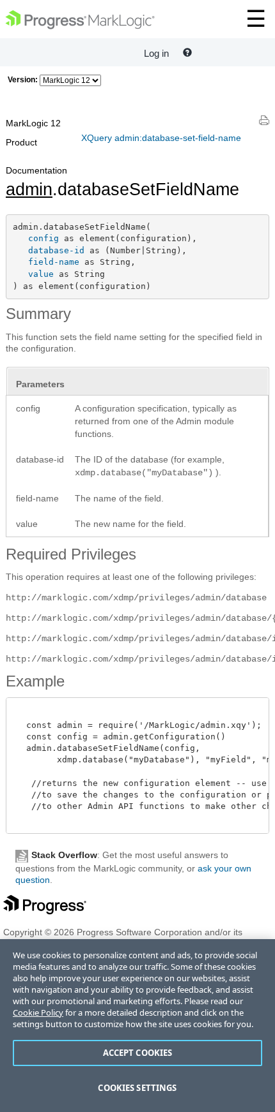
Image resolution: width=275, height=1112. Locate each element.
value (41, 274)
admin (29, 189)
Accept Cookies (138, 1052)
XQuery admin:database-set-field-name (161, 138)
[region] (137, 1025)
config (43, 238)
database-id (56, 250)
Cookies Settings (137, 1087)
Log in (156, 53)
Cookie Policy (38, 1012)
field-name (53, 262)
